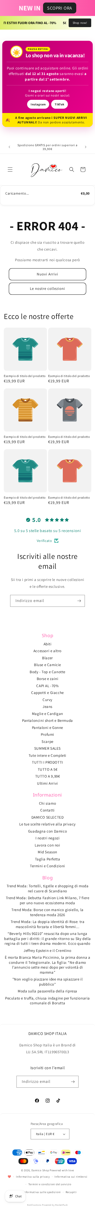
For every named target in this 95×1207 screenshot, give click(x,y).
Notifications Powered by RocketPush (47, 1204)
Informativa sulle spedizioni (42, 1192)
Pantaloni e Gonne (47, 727)
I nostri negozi (47, 838)
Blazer (47, 657)
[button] (10, 169)
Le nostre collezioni (47, 288)
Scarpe (47, 741)
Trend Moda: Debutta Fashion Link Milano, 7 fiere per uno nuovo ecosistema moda (47, 900)
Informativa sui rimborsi (70, 1176)
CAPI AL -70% (47, 685)
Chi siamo (47, 803)
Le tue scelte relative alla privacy (47, 824)
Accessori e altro (47, 650)
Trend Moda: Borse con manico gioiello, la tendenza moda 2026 (47, 912)
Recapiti (71, 1192)
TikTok (59, 104)
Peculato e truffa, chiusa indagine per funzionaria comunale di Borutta (47, 1001)
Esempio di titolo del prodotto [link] (25, 376)
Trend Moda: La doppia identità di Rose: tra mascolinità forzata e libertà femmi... (48, 924)
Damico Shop (40, 1170)
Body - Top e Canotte (47, 671)
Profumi (47, 734)
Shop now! (80, 23)
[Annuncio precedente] (9, 147)
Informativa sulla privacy (33, 1176)
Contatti (47, 810)
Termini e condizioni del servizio (49, 1184)
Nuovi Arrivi (47, 274)
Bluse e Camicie (47, 664)
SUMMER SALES (47, 748)
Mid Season (47, 852)
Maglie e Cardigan (47, 713)
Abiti (48, 644)
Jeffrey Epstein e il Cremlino (47, 950)
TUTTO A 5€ (48, 769)
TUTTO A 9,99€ (47, 776)
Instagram (38, 104)
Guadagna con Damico (47, 831)
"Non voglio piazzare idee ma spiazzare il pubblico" (47, 982)
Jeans (47, 706)
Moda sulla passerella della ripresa (47, 991)
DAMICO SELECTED (47, 817)
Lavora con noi (47, 845)
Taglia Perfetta (47, 859)
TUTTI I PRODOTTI (47, 762)
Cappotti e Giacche (47, 692)
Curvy (47, 699)
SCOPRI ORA (59, 8)
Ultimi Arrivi (47, 783)
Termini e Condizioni (47, 865)
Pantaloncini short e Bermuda (47, 720)
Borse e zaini (48, 678)
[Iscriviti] (79, 601)
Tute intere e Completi (47, 755)
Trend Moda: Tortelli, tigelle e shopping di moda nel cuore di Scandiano (48, 888)
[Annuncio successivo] (85, 147)
